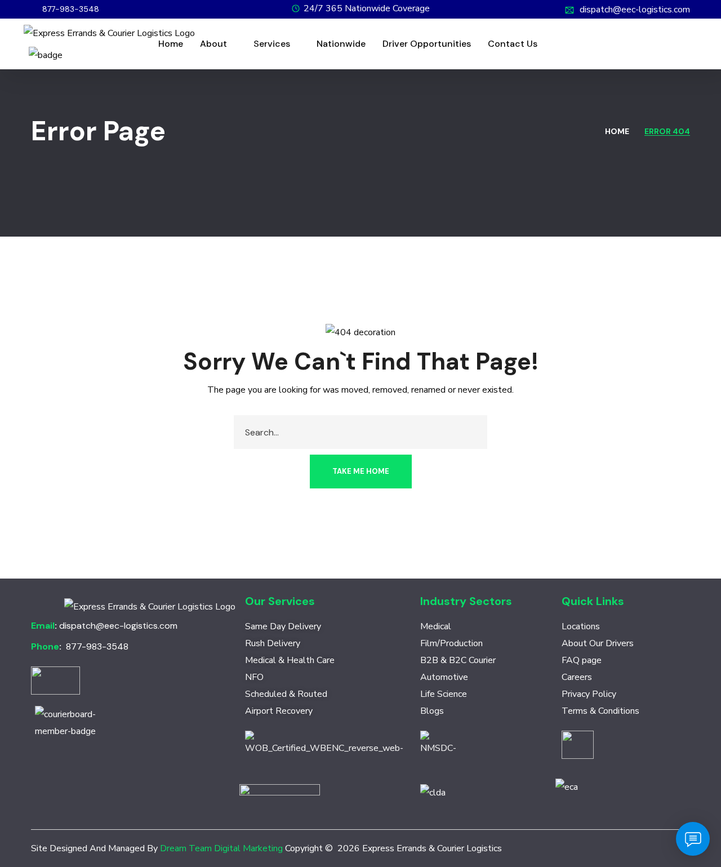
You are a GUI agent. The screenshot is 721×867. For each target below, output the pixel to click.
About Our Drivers (598, 643)
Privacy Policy (589, 694)
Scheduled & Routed (286, 694)
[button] (65, 9)
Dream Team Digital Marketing (221, 848)
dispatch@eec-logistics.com (635, 9)
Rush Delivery (272, 643)
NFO (254, 677)
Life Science (443, 694)
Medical (435, 626)
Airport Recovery (279, 711)
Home (617, 131)
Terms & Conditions (600, 711)
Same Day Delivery (283, 626)
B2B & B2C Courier (458, 660)
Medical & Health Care (290, 660)
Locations (581, 626)
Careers (577, 677)
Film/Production (451, 643)
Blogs (432, 711)
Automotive (444, 677)
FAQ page (582, 660)
